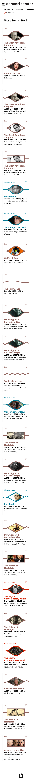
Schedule (19, 9)
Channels (30, 9)
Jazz (5, 29)
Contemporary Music (11, 582)
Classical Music (9, 182)
